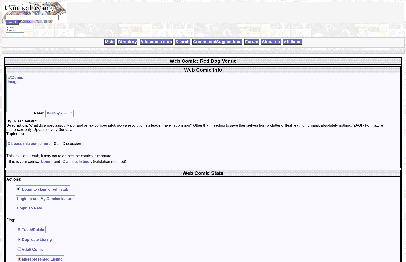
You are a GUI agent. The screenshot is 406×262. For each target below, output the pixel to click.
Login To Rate (29, 208)
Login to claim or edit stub (44, 189)
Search (183, 41)
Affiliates (292, 41)
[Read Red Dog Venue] (20, 93)
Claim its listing (76, 161)
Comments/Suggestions (217, 41)
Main (110, 41)
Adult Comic (32, 249)
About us (271, 41)
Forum (251, 41)
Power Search (11, 28)
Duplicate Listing (36, 240)
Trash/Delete (32, 230)
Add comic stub (156, 41)
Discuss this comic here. (29, 144)
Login (46, 161)
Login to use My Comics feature (45, 199)
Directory (127, 41)
